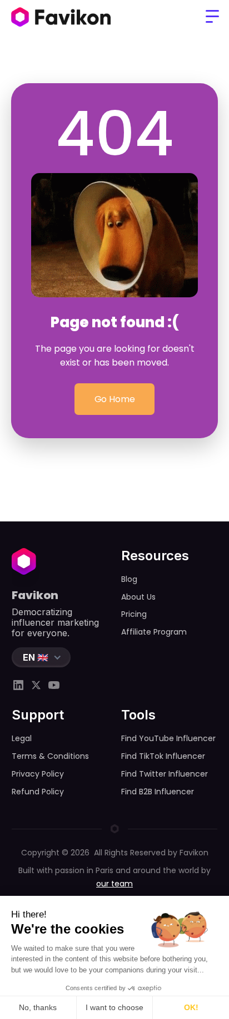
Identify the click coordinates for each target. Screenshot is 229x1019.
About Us (138, 596)
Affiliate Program (154, 631)
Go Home (114, 399)
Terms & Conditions (50, 756)
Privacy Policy (38, 773)
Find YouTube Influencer (168, 738)
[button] (212, 16)
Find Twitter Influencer (164, 773)
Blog (129, 579)
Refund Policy (38, 791)
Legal (22, 738)
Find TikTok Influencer (163, 756)
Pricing (134, 614)
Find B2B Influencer (157, 791)
